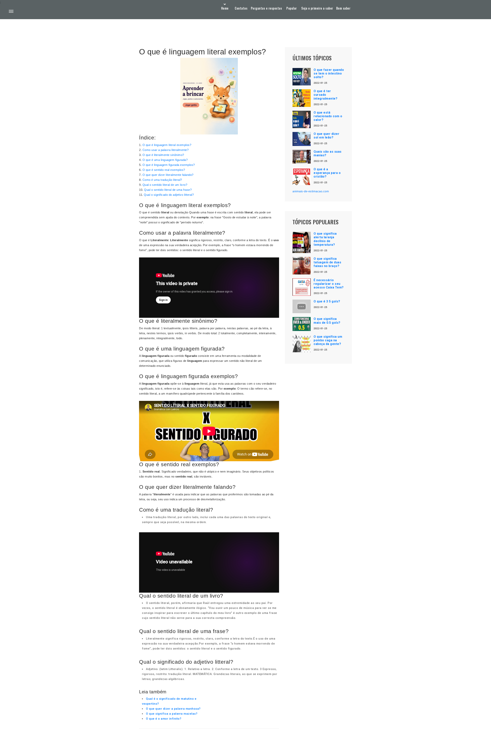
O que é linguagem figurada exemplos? (169, 164)
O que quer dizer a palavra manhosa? (173, 708)
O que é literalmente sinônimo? (163, 154)
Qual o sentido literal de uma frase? (168, 189)
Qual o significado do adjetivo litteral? (169, 194)
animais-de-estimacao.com (310, 191)
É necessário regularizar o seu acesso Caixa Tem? (329, 283)
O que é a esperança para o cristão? (327, 172)
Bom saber (343, 8)
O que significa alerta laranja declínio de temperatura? (325, 239)
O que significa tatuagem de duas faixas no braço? (327, 262)
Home (225, 8)
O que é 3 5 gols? (327, 301)
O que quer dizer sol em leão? (326, 135)
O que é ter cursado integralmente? (325, 94)
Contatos (241, 8)
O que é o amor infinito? (163, 718)
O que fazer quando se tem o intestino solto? (329, 73)
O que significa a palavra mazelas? (171, 713)
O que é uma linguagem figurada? (165, 159)
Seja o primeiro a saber (317, 8)
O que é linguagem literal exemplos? (167, 145)
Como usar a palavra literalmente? (166, 150)
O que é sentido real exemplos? (164, 169)
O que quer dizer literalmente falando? (168, 174)
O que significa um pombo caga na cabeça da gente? (328, 340)
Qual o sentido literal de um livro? (165, 184)
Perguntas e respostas (266, 8)
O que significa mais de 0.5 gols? (327, 320)
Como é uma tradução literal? (162, 179)
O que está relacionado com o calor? (328, 116)
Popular (291, 8)
